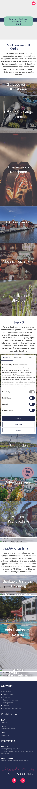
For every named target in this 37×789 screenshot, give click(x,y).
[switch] (32, 398)
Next (35, 20)
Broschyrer (7, 697)
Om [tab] (30, 358)
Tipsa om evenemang (10, 700)
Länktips (6, 705)
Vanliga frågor (8, 694)
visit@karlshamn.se (8, 729)
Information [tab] (18, 358)
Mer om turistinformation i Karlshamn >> (15, 761)
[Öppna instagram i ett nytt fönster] (22, 782)
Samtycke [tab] (6, 358)
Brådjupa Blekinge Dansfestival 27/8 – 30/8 (19, 21)
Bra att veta (7, 691)
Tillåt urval (18, 424)
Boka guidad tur (8, 703)
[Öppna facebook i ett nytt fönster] (14, 780)
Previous (2, 20)
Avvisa (18, 430)
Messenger (5, 735)
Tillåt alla (18, 419)
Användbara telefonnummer (12, 708)
